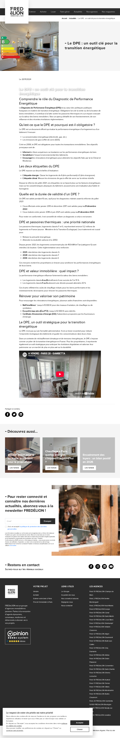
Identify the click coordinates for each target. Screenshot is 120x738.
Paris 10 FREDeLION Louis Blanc (101, 620)
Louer (53, 12)
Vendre (36, 591)
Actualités (78, 12)
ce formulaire (12, 545)
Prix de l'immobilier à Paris (42, 602)
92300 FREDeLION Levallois (100, 715)
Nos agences (92, 12)
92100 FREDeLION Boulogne (100, 704)
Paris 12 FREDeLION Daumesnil (101, 637)
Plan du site (110, 730)
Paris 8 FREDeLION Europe (99, 609)
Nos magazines (108, 12)
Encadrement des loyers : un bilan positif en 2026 (97, 458)
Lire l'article (14, 468)
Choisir (80, 729)
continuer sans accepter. (14, 731)
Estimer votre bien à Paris (42, 598)
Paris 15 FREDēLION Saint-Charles (102, 669)
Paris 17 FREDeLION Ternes (99, 683)
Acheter (43, 12)
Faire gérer (65, 12)
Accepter (79, 723)
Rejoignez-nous (67, 602)
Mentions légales (99, 730)
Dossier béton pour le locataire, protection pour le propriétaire (21, 458)
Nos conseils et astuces (70, 598)
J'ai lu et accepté (27, 528)
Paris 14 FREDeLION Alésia (99, 655)
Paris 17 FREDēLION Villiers (99, 687)
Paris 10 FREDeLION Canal (99, 613)
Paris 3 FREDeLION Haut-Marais (101, 606)
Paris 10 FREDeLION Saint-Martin (101, 616)
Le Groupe (65, 591)
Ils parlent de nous (68, 595)
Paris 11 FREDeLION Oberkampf (101, 623)
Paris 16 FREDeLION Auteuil (99, 680)
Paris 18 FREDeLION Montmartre (101, 690)
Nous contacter (67, 606)
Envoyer (47, 521)
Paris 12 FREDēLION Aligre (99, 634)
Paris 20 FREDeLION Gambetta (101, 701)
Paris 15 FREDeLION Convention (101, 666)
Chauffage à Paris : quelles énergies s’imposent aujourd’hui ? (59, 457)
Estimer (32, 12)
